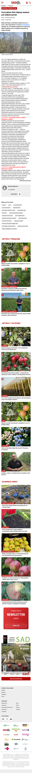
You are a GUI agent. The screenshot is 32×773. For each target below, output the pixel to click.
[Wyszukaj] (30, 3)
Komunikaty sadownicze (7, 707)
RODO (3, 696)
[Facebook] (19, 194)
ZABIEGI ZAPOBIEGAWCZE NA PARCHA (9, 228)
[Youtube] (10, 719)
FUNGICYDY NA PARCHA (18, 220)
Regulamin (4, 694)
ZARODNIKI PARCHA (16, 207)
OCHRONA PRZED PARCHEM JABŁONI (16, 213)
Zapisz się (16, 625)
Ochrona (10, 6)
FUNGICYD (4, 205)
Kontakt (3, 690)
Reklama (3, 692)
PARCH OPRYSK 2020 (23, 218)
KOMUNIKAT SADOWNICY (6, 220)
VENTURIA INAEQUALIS (6, 207)
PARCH (10, 205)
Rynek (17, 705)
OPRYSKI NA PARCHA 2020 (23, 226)
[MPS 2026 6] (16, 655)
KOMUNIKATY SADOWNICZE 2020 (8, 210)
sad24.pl (3, 6)
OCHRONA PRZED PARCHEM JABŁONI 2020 (10, 223)
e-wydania (4, 711)
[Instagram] (7, 719)
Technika (18, 709)
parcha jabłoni (25, 24)
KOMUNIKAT (4, 213)
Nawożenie (4, 709)
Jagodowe (4, 705)
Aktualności (4, 703)
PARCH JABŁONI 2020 (22, 210)
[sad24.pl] (16, 2)
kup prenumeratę (16, 679)
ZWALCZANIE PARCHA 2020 (7, 215)
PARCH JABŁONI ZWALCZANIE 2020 (8, 226)
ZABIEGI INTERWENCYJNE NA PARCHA (9, 218)
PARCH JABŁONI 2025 (18, 205)
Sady (17, 703)
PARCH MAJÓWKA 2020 (19, 215)
